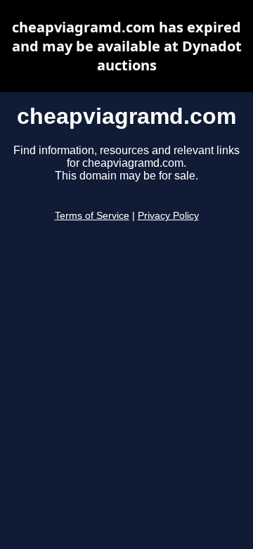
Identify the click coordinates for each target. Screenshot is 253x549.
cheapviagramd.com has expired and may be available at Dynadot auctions (127, 46)
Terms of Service (92, 215)
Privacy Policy (168, 215)
